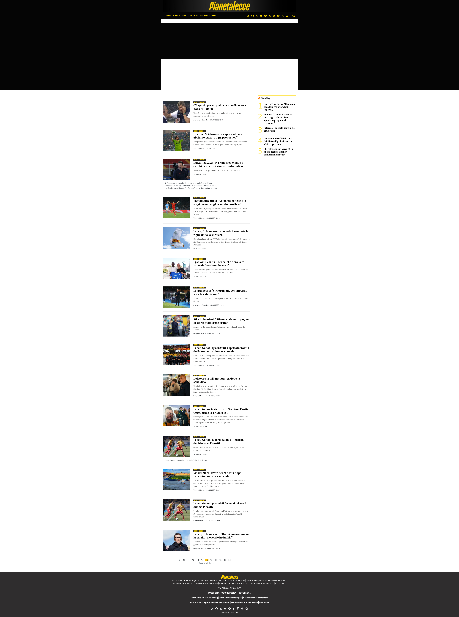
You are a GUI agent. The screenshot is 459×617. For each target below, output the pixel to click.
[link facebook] (252, 15)
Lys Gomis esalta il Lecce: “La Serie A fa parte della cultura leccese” (191, 188)
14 (202, 560)
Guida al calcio (179, 15)
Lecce (168, 15)
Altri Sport (193, 15)
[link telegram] (265, 15)
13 (198, 560)
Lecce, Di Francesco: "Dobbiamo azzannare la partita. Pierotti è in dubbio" (221, 535)
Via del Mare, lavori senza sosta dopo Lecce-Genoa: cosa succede (217, 474)
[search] (294, 15)
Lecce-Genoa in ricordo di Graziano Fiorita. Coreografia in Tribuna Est (221, 411)
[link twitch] (278, 15)
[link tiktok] (274, 15)
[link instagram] (257, 15)
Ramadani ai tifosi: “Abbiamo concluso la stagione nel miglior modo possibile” (219, 202)
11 (189, 560)
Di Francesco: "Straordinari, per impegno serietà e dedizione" (188, 183)
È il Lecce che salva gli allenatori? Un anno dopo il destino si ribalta (190, 186)
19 (225, 560)
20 (229, 560)
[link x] (248, 15)
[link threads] (283, 15)
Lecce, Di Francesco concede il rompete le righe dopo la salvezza (221, 233)
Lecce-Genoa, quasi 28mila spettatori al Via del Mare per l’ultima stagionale (221, 349)
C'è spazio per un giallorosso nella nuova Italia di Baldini (219, 107)
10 (184, 560)
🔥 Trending (264, 98)
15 (207, 560)
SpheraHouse (233, 612)
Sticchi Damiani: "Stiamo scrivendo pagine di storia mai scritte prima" (221, 321)
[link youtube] (261, 15)
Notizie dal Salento (208, 15)
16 (211, 560)
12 (193, 560)
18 (220, 560)
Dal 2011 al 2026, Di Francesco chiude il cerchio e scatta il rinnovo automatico (218, 164)
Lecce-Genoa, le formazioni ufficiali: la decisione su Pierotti (218, 441)
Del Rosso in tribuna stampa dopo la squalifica (216, 380)
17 (216, 560)
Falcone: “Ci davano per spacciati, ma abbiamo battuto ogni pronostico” (217, 135)
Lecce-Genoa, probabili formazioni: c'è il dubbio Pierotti (186, 460)
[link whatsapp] (270, 15)
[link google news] (287, 15)
